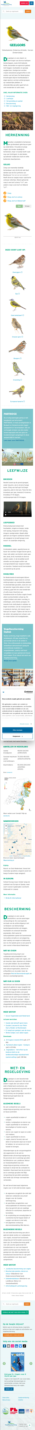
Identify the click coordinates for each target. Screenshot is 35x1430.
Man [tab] (19, 206)
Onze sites (5, 1397)
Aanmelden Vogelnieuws (13, 1335)
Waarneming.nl (8, 860)
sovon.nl (9, 772)
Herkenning (10, 96)
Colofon (20, 1400)
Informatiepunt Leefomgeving (16, 1286)
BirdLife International (13, 898)
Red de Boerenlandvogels (20, 973)
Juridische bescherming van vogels (18, 1269)
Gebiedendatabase (12, 1278)
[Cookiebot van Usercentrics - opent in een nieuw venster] (25, 692)
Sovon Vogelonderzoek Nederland (18, 1016)
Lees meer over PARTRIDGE (14, 440)
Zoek (28, 11)
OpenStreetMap (27, 856)
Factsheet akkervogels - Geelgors (18, 1045)
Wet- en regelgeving (13, 106)
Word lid (9, 1389)
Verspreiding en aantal (14, 101)
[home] (9, 3)
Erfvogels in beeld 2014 (14, 1040)
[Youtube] (8, 1345)
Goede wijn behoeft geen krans (17, 1023)
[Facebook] (4, 1345)
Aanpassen (16, 736)
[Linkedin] (16, 1345)
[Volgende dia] (31, 1378)
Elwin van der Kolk (26, 1293)
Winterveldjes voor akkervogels (17, 1033)
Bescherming (11, 103)
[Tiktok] (24, 1345)
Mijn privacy (6, 1400)
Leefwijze (9, 99)
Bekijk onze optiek (10, 661)
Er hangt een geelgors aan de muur (18, 1030)
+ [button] (6, 826)
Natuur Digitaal (20, 1295)
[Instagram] (12, 1345)
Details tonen (24, 724)
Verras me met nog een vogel (14, 1312)
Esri (20, 856)
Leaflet (10, 856)
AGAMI (8, 1293)
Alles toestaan (17, 730)
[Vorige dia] (4, 1378)
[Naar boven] (30, 1425)
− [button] (6, 828)
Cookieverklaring (23, 1397)
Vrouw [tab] (27, 206)
